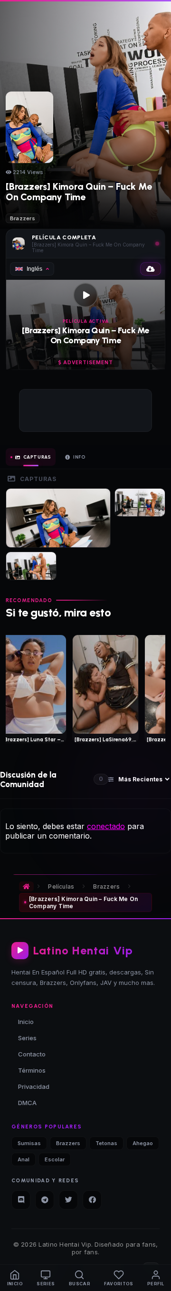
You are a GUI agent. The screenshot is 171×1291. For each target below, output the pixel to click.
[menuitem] (14, 1278)
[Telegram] (44, 1199)
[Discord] (20, 1199)
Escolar (55, 1159)
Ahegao (143, 1143)
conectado (106, 826)
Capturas (37, 457)
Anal (23, 1159)
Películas (61, 886)
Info (79, 457)
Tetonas (106, 1143)
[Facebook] (92, 1199)
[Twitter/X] (68, 1199)
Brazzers (22, 218)
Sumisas (29, 1143)
